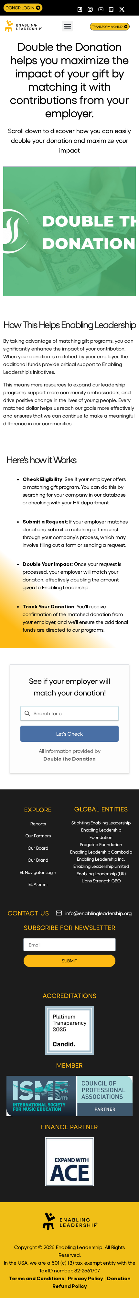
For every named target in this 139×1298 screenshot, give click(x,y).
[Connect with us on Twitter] (121, 9)
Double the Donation (69, 758)
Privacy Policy (85, 1278)
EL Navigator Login (38, 872)
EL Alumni (38, 884)
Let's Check (69, 733)
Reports (38, 823)
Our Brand (38, 860)
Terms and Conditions (36, 1278)
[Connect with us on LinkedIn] (111, 9)
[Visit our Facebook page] (79, 9)
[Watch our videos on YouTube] (100, 9)
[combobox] (69, 713)
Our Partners (38, 835)
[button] (67, 26)
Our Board (38, 848)
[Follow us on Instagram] (90, 9)
